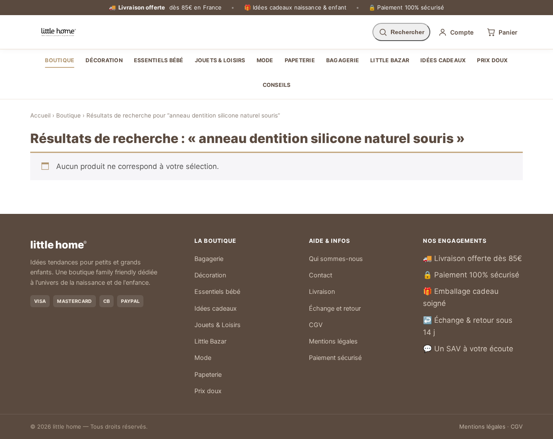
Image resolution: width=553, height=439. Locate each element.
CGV (316, 325)
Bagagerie (342, 60)
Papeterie (300, 60)
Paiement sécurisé (335, 358)
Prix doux (492, 60)
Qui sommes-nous (336, 259)
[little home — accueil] (58, 32)
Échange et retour (335, 308)
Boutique (59, 60)
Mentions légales (333, 341)
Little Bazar (389, 60)
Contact (320, 275)
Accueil (40, 115)
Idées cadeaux (443, 60)
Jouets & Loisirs (220, 60)
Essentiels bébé (159, 60)
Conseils (277, 85)
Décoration (104, 60)
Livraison (322, 292)
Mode (265, 60)
